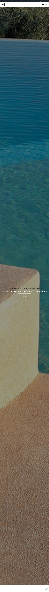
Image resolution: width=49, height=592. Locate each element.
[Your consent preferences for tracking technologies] (47, 590)
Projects (15, 288)
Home (11, 288)
